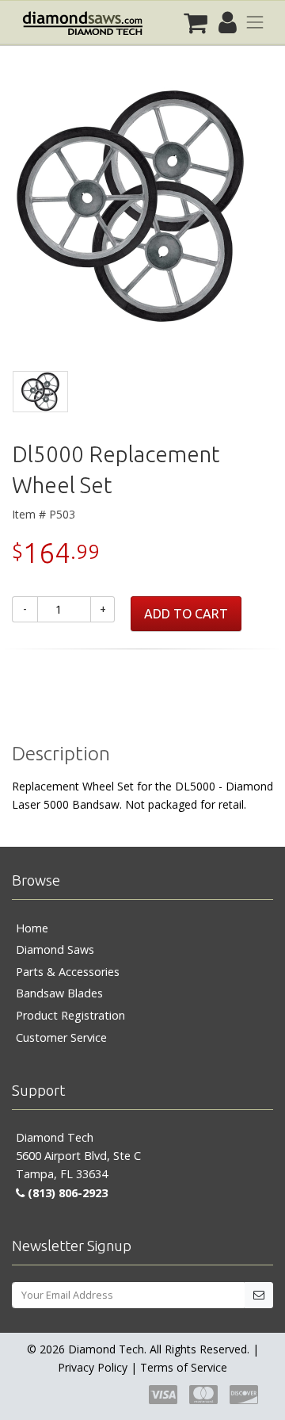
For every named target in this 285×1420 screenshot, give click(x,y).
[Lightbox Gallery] (142, 212)
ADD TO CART (186, 614)
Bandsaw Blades (59, 993)
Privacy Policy (92, 1367)
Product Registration (70, 1015)
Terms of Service (183, 1367)
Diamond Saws (55, 949)
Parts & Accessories (68, 971)
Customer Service (61, 1037)
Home (32, 928)
